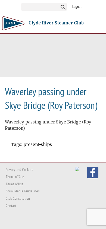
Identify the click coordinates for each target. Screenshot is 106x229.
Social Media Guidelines (22, 191)
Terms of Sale (15, 176)
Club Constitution (18, 198)
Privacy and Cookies (19, 169)
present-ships (37, 144)
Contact (11, 205)
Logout (77, 6)
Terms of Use (14, 184)
